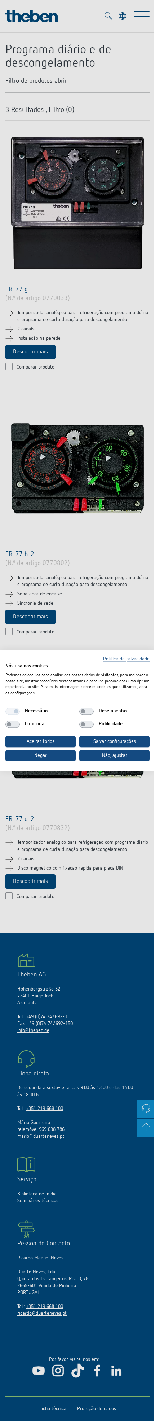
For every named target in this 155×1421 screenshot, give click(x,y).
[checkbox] (12, 711)
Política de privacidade (126, 659)
